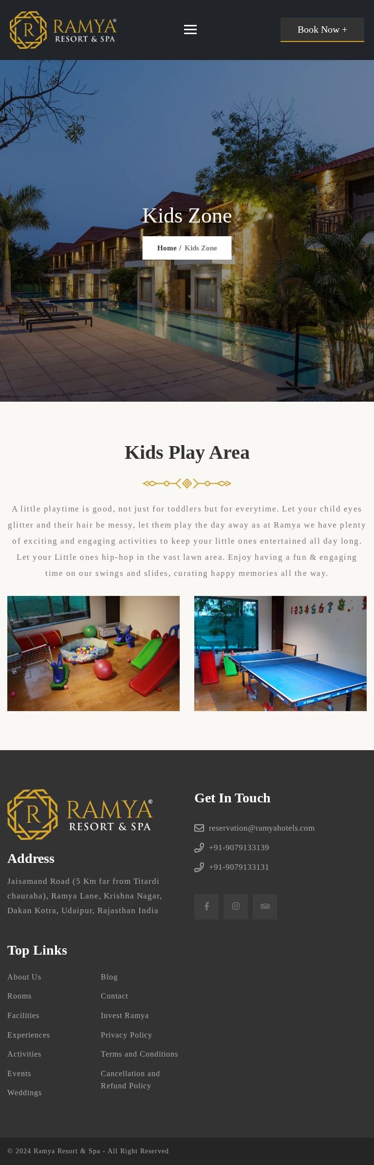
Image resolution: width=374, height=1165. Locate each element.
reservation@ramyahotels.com (262, 828)
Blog (109, 977)
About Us (24, 977)
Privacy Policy (126, 1035)
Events (19, 1073)
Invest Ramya (125, 1015)
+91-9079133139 (239, 847)
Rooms (19, 996)
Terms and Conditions (139, 1054)
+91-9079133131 (239, 867)
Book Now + (322, 29)
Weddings (24, 1092)
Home (167, 248)
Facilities (23, 1015)
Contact (114, 996)
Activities (24, 1054)
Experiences (28, 1035)
